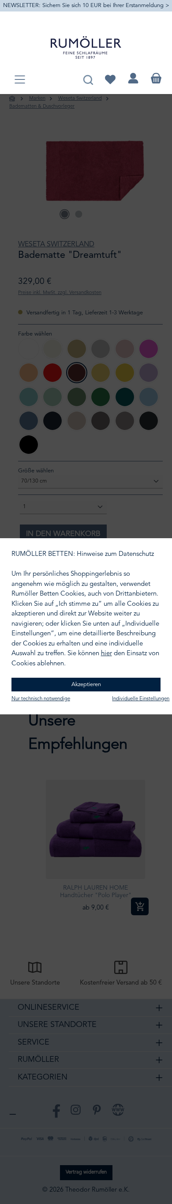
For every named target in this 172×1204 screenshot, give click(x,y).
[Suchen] (88, 78)
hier (106, 653)
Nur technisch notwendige (40, 699)
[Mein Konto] (133, 78)
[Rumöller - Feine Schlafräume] (86, 47)
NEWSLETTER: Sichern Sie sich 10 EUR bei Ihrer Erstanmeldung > (86, 5)
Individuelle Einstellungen (140, 699)
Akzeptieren (86, 684)
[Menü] (19, 80)
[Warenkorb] (156, 78)
